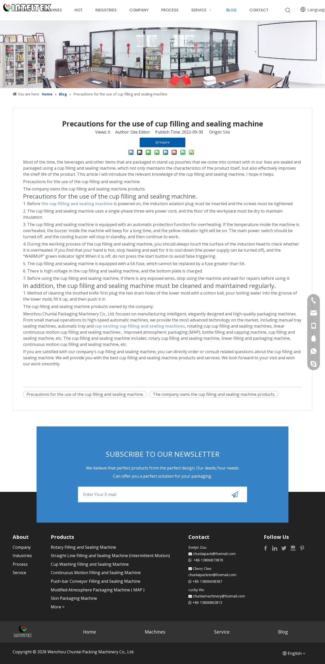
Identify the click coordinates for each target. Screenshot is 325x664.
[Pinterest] (302, 547)
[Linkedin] (275, 547)
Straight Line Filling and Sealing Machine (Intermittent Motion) (110, 555)
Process (20, 564)
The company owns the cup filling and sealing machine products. (214, 394)
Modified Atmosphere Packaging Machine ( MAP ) (97, 590)
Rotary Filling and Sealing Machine (83, 547)
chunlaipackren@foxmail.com (212, 574)
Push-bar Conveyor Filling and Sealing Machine (95, 581)
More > (57, 607)
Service (19, 572)
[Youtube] (293, 547)
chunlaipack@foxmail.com (214, 553)
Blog (283, 632)
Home (89, 632)
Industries (22, 555)
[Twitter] (284, 547)
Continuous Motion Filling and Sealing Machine (96, 572)
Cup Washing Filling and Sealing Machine (90, 564)
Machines (155, 632)
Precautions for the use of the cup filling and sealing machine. (85, 394)
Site (226, 132)
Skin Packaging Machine (74, 598)
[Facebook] (266, 547)
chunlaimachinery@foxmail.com (219, 596)
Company (22, 547)
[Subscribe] (235, 494)
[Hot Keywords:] (287, 10)
